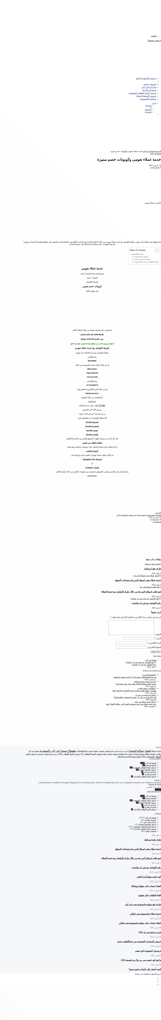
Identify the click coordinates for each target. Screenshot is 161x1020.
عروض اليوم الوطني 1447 (69, 754)
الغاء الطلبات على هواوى (149, 895)
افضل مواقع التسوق (139, 750)
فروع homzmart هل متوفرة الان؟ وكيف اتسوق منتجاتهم (135, 677)
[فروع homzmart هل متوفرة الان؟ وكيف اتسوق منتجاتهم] (149, 675)
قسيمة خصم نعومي (153, 515)
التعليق (157, 634)
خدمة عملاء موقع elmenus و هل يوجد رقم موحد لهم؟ (135, 684)
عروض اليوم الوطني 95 (92, 754)
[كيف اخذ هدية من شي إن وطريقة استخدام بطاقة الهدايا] (145, 695)
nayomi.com (92, 476)
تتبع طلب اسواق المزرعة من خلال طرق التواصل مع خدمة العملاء (131, 591)
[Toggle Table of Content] (156, 250)
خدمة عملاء (150, 754)
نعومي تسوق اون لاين (124, 515)
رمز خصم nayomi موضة (142, 259)
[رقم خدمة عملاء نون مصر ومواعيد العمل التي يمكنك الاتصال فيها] (145, 702)
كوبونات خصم (149, 84)
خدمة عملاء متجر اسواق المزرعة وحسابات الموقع (138, 580)
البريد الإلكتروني (154, 643)
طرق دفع (107, 754)
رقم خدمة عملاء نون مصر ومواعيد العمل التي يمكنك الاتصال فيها (131, 704)
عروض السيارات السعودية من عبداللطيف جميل (139, 941)
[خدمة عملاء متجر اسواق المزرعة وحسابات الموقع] (147, 576)
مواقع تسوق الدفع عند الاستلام (129, 757)
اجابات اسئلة (156, 751)
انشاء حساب (93, 751)
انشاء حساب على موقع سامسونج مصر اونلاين (140, 923)
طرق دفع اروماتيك (152, 568)
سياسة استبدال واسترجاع (134, 754)
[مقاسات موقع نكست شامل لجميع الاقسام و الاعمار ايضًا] (147, 688)
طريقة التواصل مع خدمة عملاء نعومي (147, 262)
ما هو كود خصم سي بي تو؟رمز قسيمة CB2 (141, 960)
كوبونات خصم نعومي (141, 256)
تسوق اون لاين (149, 81)
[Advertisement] (90, 16)
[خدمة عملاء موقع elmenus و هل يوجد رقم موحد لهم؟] (145, 682)
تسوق (71, 750)
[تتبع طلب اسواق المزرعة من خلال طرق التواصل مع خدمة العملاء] (150, 587)
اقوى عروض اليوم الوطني (121, 751)
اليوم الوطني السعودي (106, 751)
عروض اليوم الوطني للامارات (144, 776)
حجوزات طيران (149, 89)
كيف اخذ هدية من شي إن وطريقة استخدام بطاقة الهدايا (135, 697)
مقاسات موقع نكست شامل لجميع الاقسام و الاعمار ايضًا (134, 691)
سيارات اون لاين (148, 87)
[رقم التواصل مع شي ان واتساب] (145, 599)
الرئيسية (158, 151)
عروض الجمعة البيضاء (146, 95)
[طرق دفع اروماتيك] (153, 564)
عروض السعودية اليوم (146, 78)
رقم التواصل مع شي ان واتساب (146, 603)
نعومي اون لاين (139, 515)
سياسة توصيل (118, 754)
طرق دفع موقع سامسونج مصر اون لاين (143, 904)
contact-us (92, 401)
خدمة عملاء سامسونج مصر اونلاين (145, 914)
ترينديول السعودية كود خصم (148, 951)
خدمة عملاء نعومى (137, 254)
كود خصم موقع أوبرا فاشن (149, 876)
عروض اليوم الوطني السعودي (142, 92)
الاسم (158, 638)
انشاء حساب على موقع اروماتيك (146, 886)
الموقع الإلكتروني (154, 647)
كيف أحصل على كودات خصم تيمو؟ (145, 969)
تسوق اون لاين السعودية (53, 750)
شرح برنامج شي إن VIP (150, 932)
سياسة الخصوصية (148, 98)
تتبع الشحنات (82, 751)
